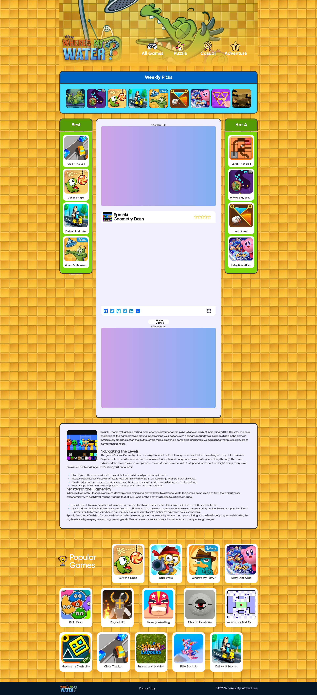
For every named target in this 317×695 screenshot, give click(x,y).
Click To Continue (200, 622)
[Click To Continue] (200, 617)
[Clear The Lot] (113, 662)
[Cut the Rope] (128, 573)
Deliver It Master (226, 666)
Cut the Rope (128, 577)
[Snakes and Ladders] (151, 662)
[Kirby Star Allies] (241, 573)
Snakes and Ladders (151, 666)
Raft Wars (166, 577)
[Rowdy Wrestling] (158, 617)
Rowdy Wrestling (158, 622)
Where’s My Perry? (204, 577)
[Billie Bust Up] (188, 662)
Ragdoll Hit (117, 622)
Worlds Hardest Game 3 (241, 622)
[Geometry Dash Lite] (75, 662)
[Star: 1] (195, 217)
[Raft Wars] (165, 573)
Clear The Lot (113, 666)
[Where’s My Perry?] (203, 573)
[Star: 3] (202, 217)
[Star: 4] (205, 217)
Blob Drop (76, 622)
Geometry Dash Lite (76, 666)
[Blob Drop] (75, 617)
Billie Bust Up (188, 666)
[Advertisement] (75, 325)
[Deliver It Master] (226, 662)
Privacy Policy (147, 688)
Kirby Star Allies (241, 577)
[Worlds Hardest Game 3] (241, 617)
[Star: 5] (209, 217)
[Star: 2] (199, 217)
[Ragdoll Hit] (117, 617)
